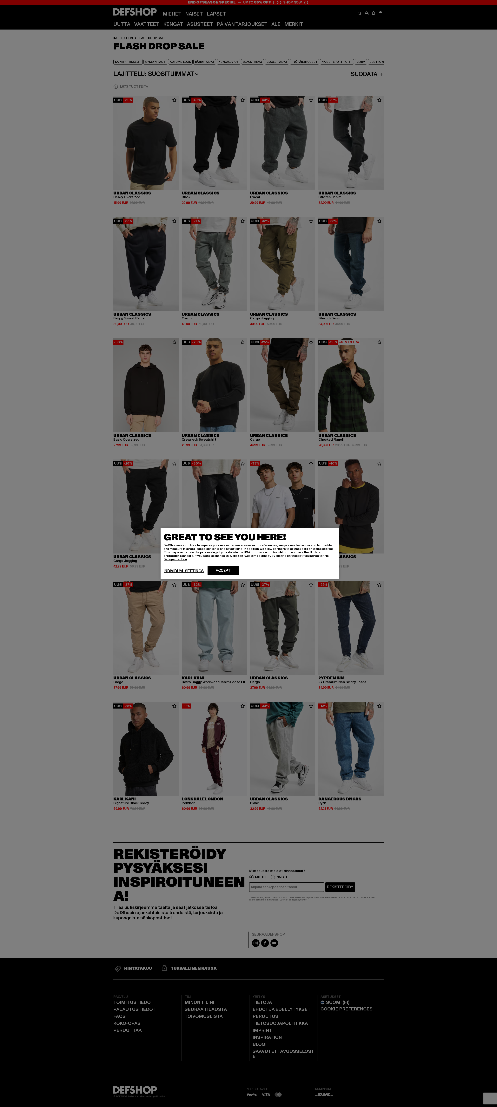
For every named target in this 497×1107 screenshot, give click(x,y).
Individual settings (184, 571)
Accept (223, 570)
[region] (250, 553)
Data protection (175, 559)
